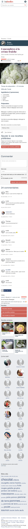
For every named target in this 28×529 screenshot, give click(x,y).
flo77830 (8, 390)
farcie (7, 488)
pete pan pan (20, 400)
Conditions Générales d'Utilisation (9, 520)
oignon (21, 496)
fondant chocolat (13, 488)
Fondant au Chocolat (13, 523)
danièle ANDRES (20, 390)
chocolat (7, 481)
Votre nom (3, 169)
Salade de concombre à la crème (19, 353)
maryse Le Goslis (20, 369)
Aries (9, 42)
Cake (2, 478)
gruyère (17, 490)
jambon (4, 493)
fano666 (8, 270)
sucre (12, 512)
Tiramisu (8, 524)
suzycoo (7, 369)
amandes (6, 478)
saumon (5, 512)
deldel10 (3, 297)
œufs (21, 512)
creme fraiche (15, 485)
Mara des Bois (7, 452)
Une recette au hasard (8, 315)
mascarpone (7, 495)
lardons (14, 493)
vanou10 (8, 442)
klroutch (20, 462)
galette (10, 490)
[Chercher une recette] (25, 5)
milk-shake (16, 496)
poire (8, 499)
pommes (15, 503)
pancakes (3, 499)
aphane (7, 400)
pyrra (20, 410)
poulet (7, 509)
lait (9, 493)
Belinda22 (7, 379)
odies (8, 1)
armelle (20, 421)
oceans (7, 462)
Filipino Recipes (20, 524)
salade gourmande (15, 509)
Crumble (13, 524)
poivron (14, 499)
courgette (5, 485)
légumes (20, 493)
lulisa (20, 442)
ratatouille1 (9, 212)
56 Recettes (10, 44)
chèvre (16, 482)
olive (25, 496)
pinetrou (7, 431)
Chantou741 (7, 410)
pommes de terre (11, 506)
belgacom (20, 431)
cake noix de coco (13, 478)
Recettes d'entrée (7, 309)
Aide (19, 520)
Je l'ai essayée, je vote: (7, 178)
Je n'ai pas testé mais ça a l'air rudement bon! (12, 174)
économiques (20, 379)
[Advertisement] (14, 22)
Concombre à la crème (6, 335)
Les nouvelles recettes (8, 312)
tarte (17, 512)
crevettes (23, 485)
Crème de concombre (5, 353)
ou (1, 176)
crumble (3, 488)
